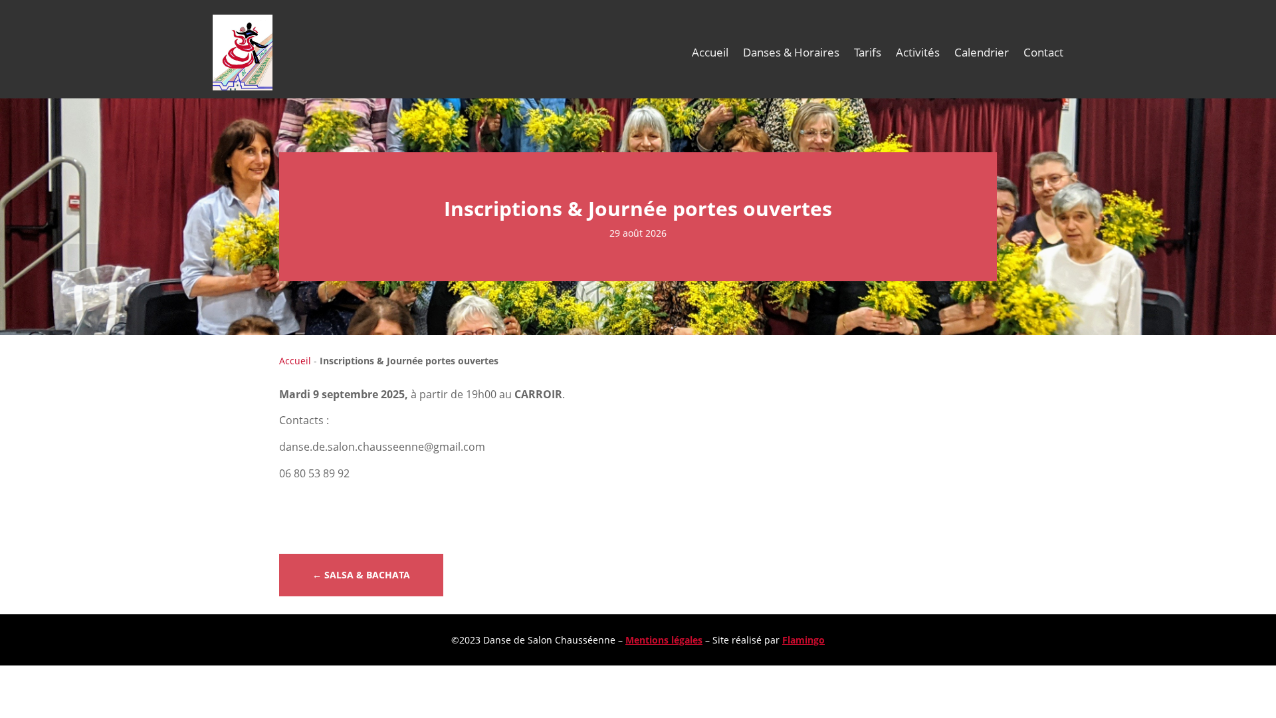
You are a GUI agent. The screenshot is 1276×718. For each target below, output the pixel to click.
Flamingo (803, 640)
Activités (918, 52)
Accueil (710, 52)
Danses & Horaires (791, 52)
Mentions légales (663, 640)
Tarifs (867, 52)
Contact (1043, 52)
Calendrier (981, 52)
